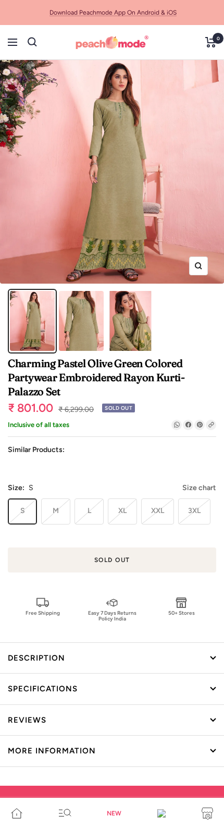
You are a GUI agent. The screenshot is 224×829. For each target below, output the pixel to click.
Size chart (199, 487)
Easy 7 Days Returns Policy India (112, 615)
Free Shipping (43, 612)
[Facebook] (188, 425)
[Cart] (210, 42)
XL (122, 510)
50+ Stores (181, 612)
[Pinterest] (199, 425)
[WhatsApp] (176, 425)
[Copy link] (211, 425)
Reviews (27, 720)
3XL (194, 510)
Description (36, 658)
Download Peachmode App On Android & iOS (113, 12)
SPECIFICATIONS (43, 688)
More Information (52, 750)
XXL (157, 510)
